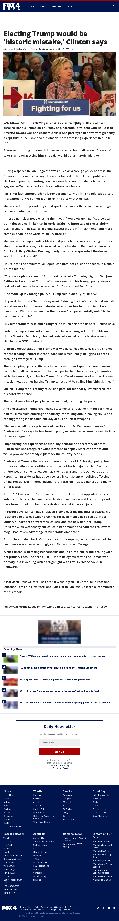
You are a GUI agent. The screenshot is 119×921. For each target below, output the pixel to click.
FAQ (35, 848)
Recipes (96, 802)
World (6, 805)
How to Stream (40, 852)
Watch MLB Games (102, 851)
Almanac (37, 805)
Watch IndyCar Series (103, 860)
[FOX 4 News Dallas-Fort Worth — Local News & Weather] (13, 6)
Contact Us (38, 838)
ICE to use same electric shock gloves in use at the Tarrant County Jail (59, 667)
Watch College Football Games (104, 846)
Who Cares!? (9, 865)
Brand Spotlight (40, 876)
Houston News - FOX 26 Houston (74, 839)
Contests (37, 872)
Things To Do (99, 812)
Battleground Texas (12, 859)
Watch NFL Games (101, 841)
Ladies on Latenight (12, 855)
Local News (9, 795)
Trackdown (8, 862)
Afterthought (9, 869)
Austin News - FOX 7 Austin (72, 845)
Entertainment (99, 809)
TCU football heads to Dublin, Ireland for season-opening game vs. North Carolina (65, 702)
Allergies (37, 802)
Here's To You (10, 889)
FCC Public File (40, 862)
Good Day (99, 791)
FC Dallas (67, 809)
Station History (40, 845)
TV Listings (38, 859)
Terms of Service (61, 768)
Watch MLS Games (102, 879)
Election (7, 809)
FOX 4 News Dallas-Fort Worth (15, 49)
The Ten (7, 841)
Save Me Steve (100, 816)
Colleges (67, 816)
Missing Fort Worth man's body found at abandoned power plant (56, 679)
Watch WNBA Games (103, 876)
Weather (39, 791)
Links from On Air (101, 795)
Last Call (7, 852)
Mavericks (67, 802)
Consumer (8, 816)
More (70, 6)
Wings (66, 812)
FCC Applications (41, 865)
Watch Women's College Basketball (101, 871)
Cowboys (67, 795)
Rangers (67, 798)
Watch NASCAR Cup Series (102, 856)
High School (68, 819)
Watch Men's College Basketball (102, 865)
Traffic (96, 805)
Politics (34, 49)
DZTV (6, 876)
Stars (65, 805)
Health (6, 823)
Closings (37, 798)
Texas (6, 798)
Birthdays (97, 798)
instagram (103, 908)
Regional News (72, 834)
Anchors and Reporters (44, 841)
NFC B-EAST (9, 872)
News (7, 791)
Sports (67, 791)
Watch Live (8, 838)
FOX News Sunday (12, 826)
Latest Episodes (13, 834)
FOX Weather (39, 812)
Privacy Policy (62, 765)
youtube (109, 908)
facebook (92, 908)
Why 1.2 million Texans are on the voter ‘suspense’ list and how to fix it (59, 691)
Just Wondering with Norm (12, 881)
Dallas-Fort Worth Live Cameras (43, 817)
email (114, 908)
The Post (7, 845)
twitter (97, 908)
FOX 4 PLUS (39, 869)
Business (7, 819)
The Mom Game (11, 885)
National (7, 802)
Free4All (7, 848)
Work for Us (39, 855)
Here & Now (9, 892)
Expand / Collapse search (114, 6)
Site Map (37, 879)
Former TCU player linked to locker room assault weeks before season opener (62, 656)
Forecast (37, 795)
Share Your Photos (42, 822)
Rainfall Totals (40, 809)
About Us (39, 834)
